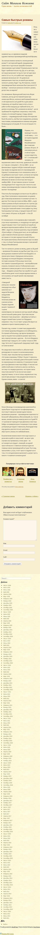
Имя (4, 543)
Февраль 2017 (7, 820)
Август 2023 (7, 665)
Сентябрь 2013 (8, 909)
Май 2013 (6, 918)
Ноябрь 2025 (7, 605)
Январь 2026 (7, 601)
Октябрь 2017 (7, 805)
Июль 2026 (6, 587)
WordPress (15, 927)
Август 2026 (7, 585)
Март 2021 (6, 729)
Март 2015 (6, 871)
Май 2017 (6, 814)
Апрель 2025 (7, 621)
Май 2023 (6, 672)
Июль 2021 (6, 721)
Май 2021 (6, 725)
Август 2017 (7, 807)
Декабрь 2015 (7, 851)
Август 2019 (7, 763)
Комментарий (9, 519)
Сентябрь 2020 (8, 743)
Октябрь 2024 (7, 634)
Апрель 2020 (7, 752)
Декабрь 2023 (7, 656)
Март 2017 (6, 818)
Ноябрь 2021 (7, 712)
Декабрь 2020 (7, 736)
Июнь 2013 (6, 916)
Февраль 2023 (7, 678)
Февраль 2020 (7, 756)
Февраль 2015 (7, 874)
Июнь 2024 (6, 643)
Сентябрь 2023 (8, 663)
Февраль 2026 (7, 599)
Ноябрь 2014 (7, 880)
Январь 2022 (7, 707)
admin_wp (18, 23)
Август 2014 (7, 887)
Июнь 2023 (6, 670)
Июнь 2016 (6, 838)
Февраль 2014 (7, 898)
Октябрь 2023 (7, 661)
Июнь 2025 (6, 616)
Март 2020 (6, 754)
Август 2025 (7, 612)
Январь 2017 (7, 823)
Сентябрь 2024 (8, 636)
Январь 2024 (7, 654)
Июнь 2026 (6, 590)
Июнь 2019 (6, 767)
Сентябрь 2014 (8, 885)
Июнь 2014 (6, 889)
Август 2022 (7, 692)
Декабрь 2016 (7, 825)
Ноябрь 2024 (7, 632)
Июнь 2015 (6, 865)
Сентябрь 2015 (8, 858)
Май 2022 (6, 698)
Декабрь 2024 (7, 630)
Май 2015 (6, 867)
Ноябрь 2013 (7, 905)
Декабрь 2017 (7, 800)
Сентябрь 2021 (8, 716)
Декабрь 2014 (7, 878)
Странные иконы (8, 496)
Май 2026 (6, 592)
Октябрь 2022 (7, 687)
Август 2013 (7, 911)
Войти (5, 924)
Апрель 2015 (7, 869)
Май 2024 (6, 645)
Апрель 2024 (7, 647)
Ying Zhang (36, 927)
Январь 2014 (7, 900)
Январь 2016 (7, 849)
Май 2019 (6, 769)
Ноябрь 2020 (7, 738)
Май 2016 (6, 840)
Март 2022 (6, 703)
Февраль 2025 (7, 625)
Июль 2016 (6, 836)
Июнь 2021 (6, 723)
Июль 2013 (6, 914)
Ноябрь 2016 (7, 827)
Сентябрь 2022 (8, 689)
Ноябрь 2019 (7, 761)
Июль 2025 (6, 614)
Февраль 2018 (7, 796)
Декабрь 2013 (7, 902)
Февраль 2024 (7, 652)
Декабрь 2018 (7, 778)
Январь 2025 (7, 627)
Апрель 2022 (7, 701)
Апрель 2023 (7, 674)
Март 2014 (6, 896)
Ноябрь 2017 (7, 803)
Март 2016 (6, 845)
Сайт (5, 557)
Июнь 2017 (6, 812)
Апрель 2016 (7, 843)
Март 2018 (6, 794)
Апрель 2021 (7, 727)
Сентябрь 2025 (8, 610)
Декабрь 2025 (7, 603)
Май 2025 (6, 619)
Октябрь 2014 (7, 882)
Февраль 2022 (7, 705)
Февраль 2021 (7, 732)
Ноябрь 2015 (7, 854)
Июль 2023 (6, 667)
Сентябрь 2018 (8, 785)
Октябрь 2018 (7, 783)
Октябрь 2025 (7, 607)
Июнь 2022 (6, 696)
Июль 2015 (6, 863)
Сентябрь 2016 (8, 831)
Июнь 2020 (6, 749)
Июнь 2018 (6, 789)
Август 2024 (7, 638)
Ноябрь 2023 (7, 658)
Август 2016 (7, 834)
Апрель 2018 (7, 792)
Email (5, 550)
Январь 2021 (7, 734)
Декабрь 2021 (7, 709)
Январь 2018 (7, 798)
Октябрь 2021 (7, 714)
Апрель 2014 (7, 894)
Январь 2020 (7, 758)
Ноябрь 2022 (7, 685)
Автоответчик (19, 487)
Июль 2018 (6, 787)
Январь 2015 (7, 876)
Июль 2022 (6, 694)
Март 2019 (6, 774)
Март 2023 (6, 676)
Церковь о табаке (31, 496)
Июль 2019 (6, 765)
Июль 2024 (6, 641)
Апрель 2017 (7, 816)
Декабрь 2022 (7, 683)
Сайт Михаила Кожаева (18, 3)
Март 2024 (6, 650)
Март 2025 (6, 623)
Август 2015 (7, 860)
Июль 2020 (6, 747)
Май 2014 (6, 891)
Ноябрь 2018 (7, 780)
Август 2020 (7, 745)
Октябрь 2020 (7, 740)
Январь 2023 (7, 681)
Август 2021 (7, 718)
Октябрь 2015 (7, 856)
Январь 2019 (7, 776)
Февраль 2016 (7, 847)
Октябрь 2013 (7, 907)
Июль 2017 (6, 809)
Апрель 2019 (7, 772)
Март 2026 (6, 596)
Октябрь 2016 (7, 829)
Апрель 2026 (7, 594)
